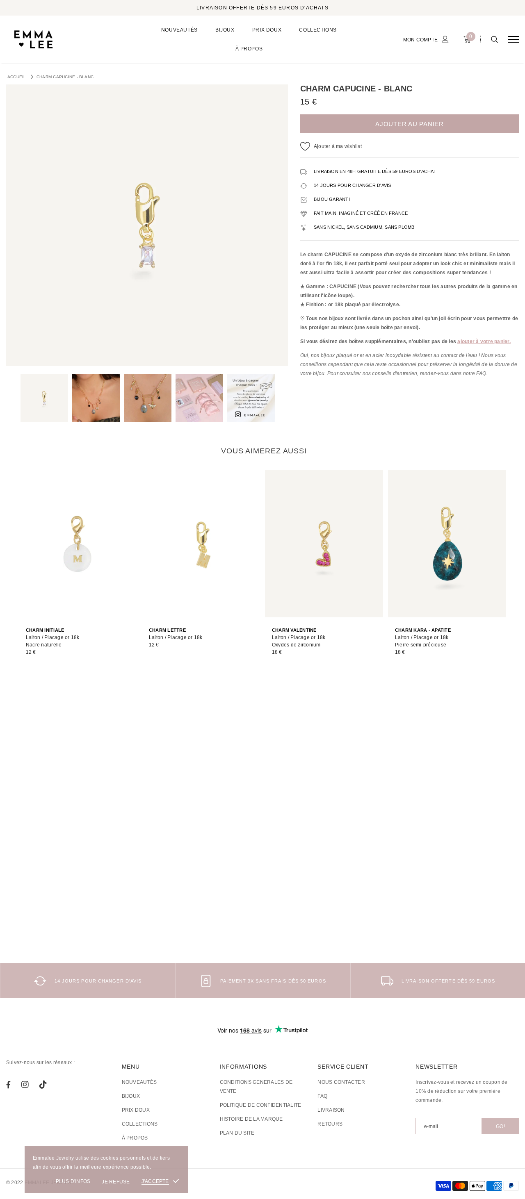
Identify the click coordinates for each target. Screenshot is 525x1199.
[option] (147, 225)
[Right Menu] (513, 39)
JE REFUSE (116, 1182)
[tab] (262, 451)
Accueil (16, 77)
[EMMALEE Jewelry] (68, 39)
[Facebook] (8, 1084)
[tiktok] (43, 1084)
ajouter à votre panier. (484, 341)
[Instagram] (25, 1084)
